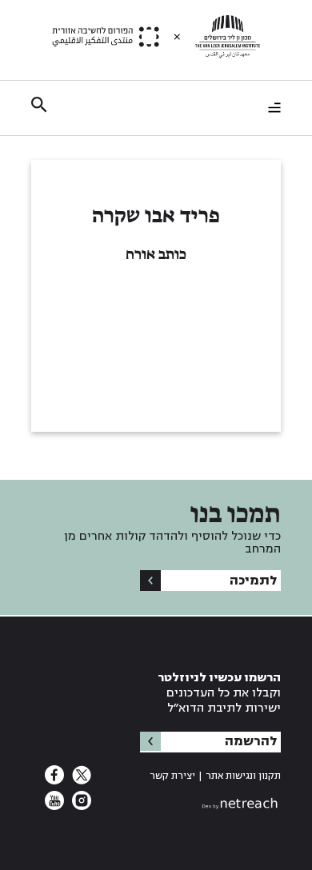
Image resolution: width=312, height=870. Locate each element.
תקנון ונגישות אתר (243, 776)
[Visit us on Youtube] (54, 805)
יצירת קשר (172, 776)
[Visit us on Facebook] (54, 779)
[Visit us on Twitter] (80, 779)
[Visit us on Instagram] (80, 805)
